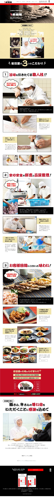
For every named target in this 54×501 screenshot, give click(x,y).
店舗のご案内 (28, 1)
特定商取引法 (31, 491)
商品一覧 (23, 1)
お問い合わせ (36, 469)
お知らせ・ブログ (34, 1)
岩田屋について (19, 1)
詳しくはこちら (43, 320)
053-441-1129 (43, 1)
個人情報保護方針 (24, 491)
